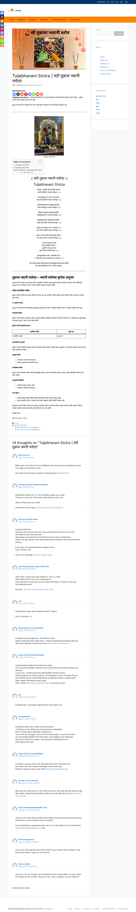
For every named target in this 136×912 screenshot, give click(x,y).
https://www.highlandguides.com (28, 828)
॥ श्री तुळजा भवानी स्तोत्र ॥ (22, 165)
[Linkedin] (2, 25)
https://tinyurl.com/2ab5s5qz (31, 628)
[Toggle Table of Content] (39, 162)
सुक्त (117, 2)
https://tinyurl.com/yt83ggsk (30, 754)
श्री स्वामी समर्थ (101, 2)
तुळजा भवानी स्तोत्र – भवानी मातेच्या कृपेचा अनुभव (28, 170)
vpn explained (24, 717)
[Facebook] (14, 94)
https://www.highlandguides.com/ (32, 807)
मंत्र (108, 2)
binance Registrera (26, 840)
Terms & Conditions (59, 19)
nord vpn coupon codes (28, 519)
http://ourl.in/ (24, 455)
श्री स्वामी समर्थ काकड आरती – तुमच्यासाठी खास (27, 427)
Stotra (17, 423)
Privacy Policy (75, 19)
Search (98, 30)
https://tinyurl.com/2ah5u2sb (57, 643)
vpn (19, 601)
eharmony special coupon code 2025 (33, 566)
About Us (21, 19)
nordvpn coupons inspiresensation (33, 485)
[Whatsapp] (33, 94)
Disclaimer (44, 19)
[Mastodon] (29, 94)
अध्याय (126, 2)
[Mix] (2, 37)
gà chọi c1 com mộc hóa (28, 781)
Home (12, 19)
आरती (112, 2)
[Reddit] (22, 94)
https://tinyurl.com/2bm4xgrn (31, 655)
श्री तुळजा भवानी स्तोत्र (21, 425)
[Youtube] (37, 94)
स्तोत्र (121, 2)
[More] (41, 94)
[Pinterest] (26, 94)
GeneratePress (47, 909)
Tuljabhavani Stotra (22, 168)
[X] (18, 94)
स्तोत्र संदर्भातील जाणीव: (28, 172)
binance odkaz (24, 864)
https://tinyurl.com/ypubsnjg (56, 769)
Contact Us (33, 19)
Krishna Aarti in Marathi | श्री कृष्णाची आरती (27, 429)
